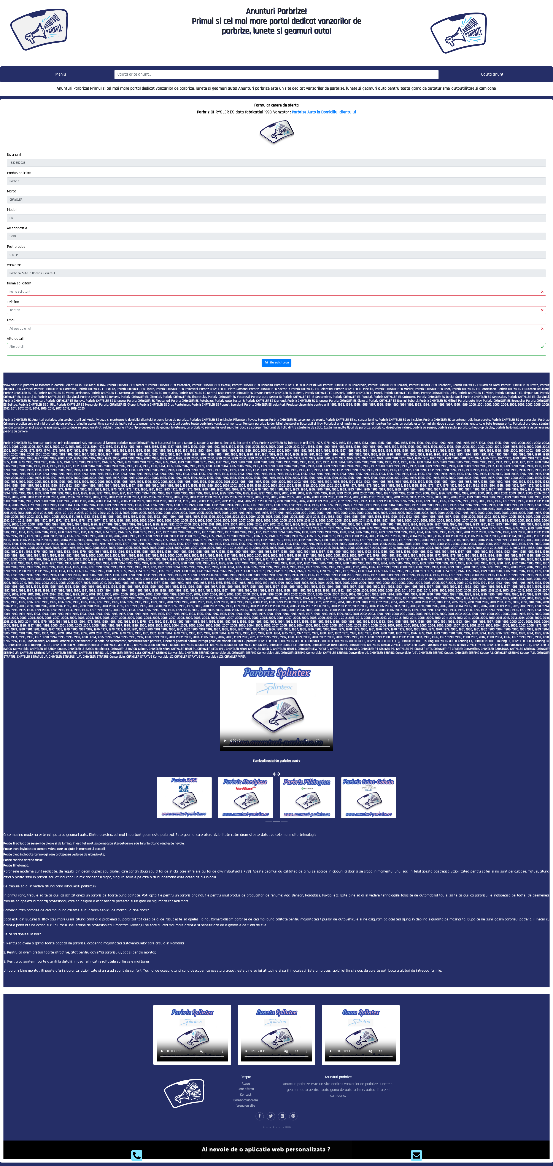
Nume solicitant (19, 283)
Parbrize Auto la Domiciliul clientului (324, 112)
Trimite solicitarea (276, 362)
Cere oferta (246, 1089)
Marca (11, 191)
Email (11, 320)
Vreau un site (246, 1105)
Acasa (246, 1083)
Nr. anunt (14, 154)
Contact (245, 1094)
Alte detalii (15, 338)
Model (11, 209)
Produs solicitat (19, 172)
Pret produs (16, 246)
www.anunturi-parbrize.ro (20, 385)
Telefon (13, 301)
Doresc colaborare (246, 1100)
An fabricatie (17, 228)
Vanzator (14, 264)
